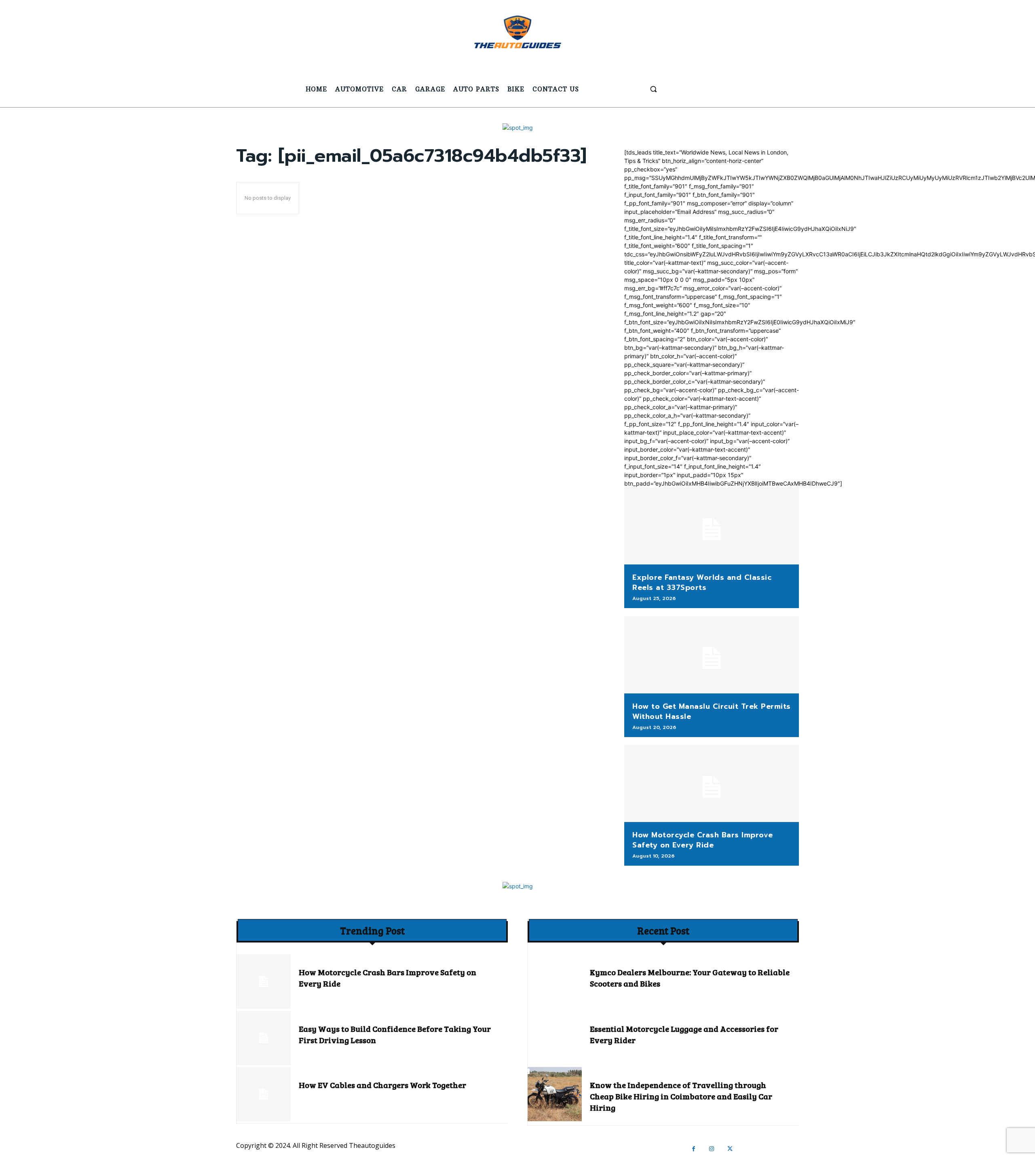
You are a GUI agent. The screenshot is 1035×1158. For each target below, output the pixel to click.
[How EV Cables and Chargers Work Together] (264, 1094)
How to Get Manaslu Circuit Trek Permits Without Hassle (711, 711)
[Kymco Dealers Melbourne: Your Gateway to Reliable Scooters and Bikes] (555, 981)
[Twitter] (730, 1149)
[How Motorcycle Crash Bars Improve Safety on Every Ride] (711, 783)
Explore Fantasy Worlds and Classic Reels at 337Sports (701, 582)
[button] (653, 89)
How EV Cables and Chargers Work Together (382, 1084)
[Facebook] (693, 1149)
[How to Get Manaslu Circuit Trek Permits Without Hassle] (711, 654)
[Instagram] (712, 1149)
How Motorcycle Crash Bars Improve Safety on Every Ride (702, 840)
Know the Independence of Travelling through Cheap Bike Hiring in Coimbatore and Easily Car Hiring (681, 1096)
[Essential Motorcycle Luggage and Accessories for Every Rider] (555, 1038)
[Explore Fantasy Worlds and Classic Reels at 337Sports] (711, 526)
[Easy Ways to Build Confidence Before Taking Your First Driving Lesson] (264, 1038)
